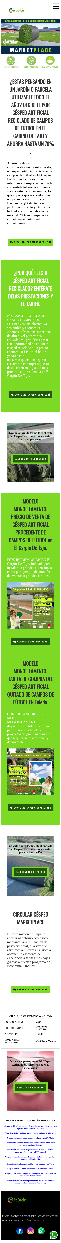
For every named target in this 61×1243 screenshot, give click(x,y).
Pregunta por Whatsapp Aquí (32, 242)
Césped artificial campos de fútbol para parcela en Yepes (30, 1164)
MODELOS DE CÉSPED (23, 1216)
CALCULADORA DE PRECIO (30, 872)
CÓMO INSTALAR (35, 1220)
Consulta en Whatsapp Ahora (32, 807)
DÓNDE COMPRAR (12, 1220)
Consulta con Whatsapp (32, 641)
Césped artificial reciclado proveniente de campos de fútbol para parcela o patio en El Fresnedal (30, 1151)
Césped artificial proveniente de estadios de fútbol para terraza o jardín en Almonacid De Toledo (30, 1127)
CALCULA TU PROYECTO (30, 1087)
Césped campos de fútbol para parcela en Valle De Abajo (30, 1138)
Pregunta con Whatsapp (32, 989)
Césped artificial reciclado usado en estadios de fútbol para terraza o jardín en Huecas (30, 1144)
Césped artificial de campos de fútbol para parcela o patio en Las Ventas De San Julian (30, 1174)
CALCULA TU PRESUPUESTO (30, 458)
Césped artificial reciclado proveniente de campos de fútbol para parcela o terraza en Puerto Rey (30, 1181)
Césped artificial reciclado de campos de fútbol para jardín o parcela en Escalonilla (30, 1158)
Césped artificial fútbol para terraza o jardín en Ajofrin (30, 1169)
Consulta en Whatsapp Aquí (32, 394)
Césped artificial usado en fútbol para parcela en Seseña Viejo (30, 1133)
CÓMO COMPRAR (48, 1216)
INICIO (5, 1216)
